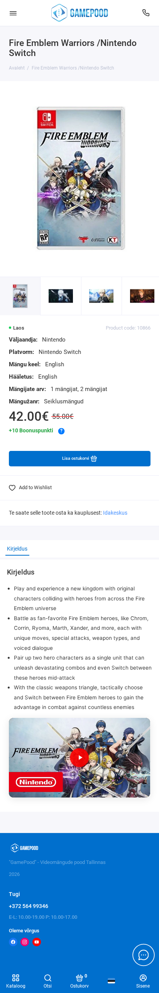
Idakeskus (115, 513)
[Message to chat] (143, 954)
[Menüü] (13, 13)
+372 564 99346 (28, 906)
